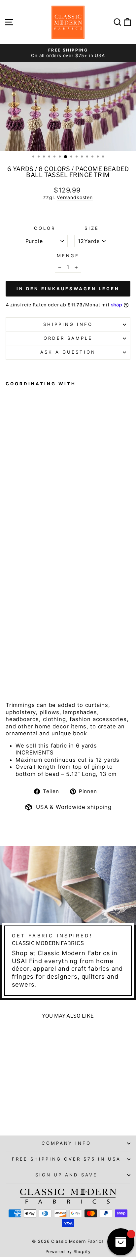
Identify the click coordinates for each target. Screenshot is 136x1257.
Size (92, 228)
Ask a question (68, 352)
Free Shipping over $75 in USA (66, 1159)
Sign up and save (66, 1174)
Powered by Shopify (68, 1251)
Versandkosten (75, 197)
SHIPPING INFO (68, 324)
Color (44, 228)
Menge (68, 255)
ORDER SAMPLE (68, 338)
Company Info (66, 1143)
